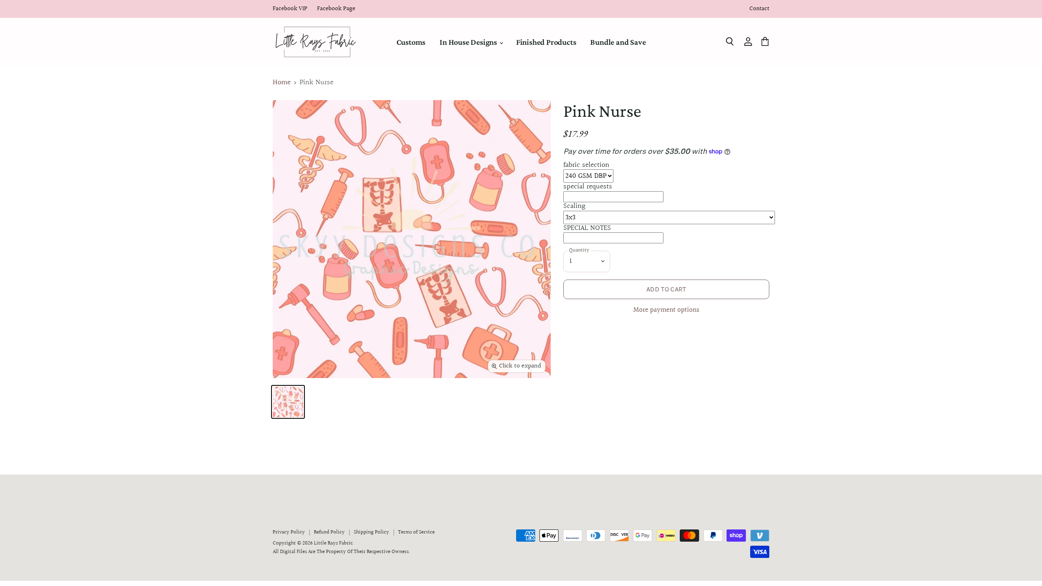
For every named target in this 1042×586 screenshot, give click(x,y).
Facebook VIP (290, 9)
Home (282, 83)
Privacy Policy (289, 532)
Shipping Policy (371, 532)
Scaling (574, 206)
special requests (587, 186)
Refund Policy (329, 532)
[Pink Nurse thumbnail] (288, 402)
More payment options (666, 310)
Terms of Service (416, 532)
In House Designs (469, 41)
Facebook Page (336, 9)
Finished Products (546, 41)
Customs (411, 41)
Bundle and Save (618, 41)
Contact (759, 9)
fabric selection (586, 165)
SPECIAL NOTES (587, 228)
